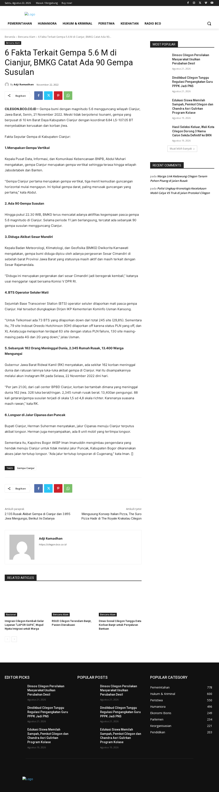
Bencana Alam (26, 37)
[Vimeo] (205, 3)
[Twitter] (200, 3)
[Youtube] (211, 3)
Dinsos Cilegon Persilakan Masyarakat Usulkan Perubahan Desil (190, 59)
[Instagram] (194, 3)
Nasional (11, 614)
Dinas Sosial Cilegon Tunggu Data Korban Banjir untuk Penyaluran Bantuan (120, 624)
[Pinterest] (58, 95)
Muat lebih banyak (181, 148)
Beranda (10, 37)
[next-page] (14, 639)
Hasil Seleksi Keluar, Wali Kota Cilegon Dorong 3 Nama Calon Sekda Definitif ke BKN (193, 131)
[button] (209, 23)
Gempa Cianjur (26, 468)
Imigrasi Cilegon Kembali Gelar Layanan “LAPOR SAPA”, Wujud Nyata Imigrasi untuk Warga (24, 624)
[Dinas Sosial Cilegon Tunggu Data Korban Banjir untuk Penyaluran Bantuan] (120, 601)
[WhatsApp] (68, 95)
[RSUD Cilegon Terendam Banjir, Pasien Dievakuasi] (73, 601)
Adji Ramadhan (24, 84)
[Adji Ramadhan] (7, 84)
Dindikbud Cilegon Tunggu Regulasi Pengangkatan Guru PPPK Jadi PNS (192, 82)
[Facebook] (188, 3)
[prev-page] (7, 639)
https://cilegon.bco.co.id (53, 544)
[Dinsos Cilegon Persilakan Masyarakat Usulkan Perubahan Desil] (159, 60)
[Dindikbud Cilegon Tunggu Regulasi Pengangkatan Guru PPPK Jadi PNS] (159, 82)
